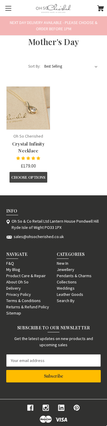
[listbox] (71, 66)
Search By (66, 300)
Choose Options (28, 177)
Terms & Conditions (23, 300)
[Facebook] (30, 408)
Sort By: (34, 66)
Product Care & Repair (26, 275)
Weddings (66, 288)
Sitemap (13, 313)
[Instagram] (46, 408)
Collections (67, 282)
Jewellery (65, 269)
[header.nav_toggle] (8, 8)
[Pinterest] (77, 408)
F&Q (10, 263)
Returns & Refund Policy (27, 306)
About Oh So (17, 282)
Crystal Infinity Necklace (28, 147)
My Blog (13, 269)
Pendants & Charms (74, 275)
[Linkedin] (61, 408)
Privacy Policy (18, 294)
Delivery (13, 288)
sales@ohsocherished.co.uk (39, 236)
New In (62, 263)
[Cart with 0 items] (100, 9)
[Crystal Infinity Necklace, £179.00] (28, 108)
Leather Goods (70, 294)
